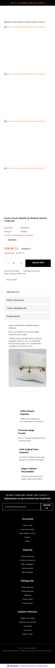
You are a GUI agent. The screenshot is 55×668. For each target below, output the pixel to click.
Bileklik (24, 231)
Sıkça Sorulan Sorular (27, 622)
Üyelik (27, 11)
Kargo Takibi (27, 634)
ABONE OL (46, 506)
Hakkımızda (27, 525)
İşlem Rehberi (27, 572)
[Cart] (44, 11)
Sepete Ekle (38, 262)
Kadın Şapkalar (27, 587)
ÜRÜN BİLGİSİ (13, 292)
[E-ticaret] (27, 666)
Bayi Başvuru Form (27, 533)
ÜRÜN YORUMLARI (15, 300)
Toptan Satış (27, 599)
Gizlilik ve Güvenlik (27, 560)
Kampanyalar (27, 568)
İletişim (28, 537)
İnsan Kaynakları (27, 529)
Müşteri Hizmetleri (27, 618)
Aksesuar (27, 595)
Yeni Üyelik (27, 626)
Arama (10, 11)
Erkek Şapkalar (27, 591)
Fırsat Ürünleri (27, 603)
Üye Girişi (27, 630)
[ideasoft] (12, 666)
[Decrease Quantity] (6, 263)
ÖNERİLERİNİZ (13, 316)
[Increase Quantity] (22, 263)
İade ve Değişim (27, 564)
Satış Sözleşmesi (27, 556)
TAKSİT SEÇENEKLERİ (16, 308)
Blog (27, 541)
